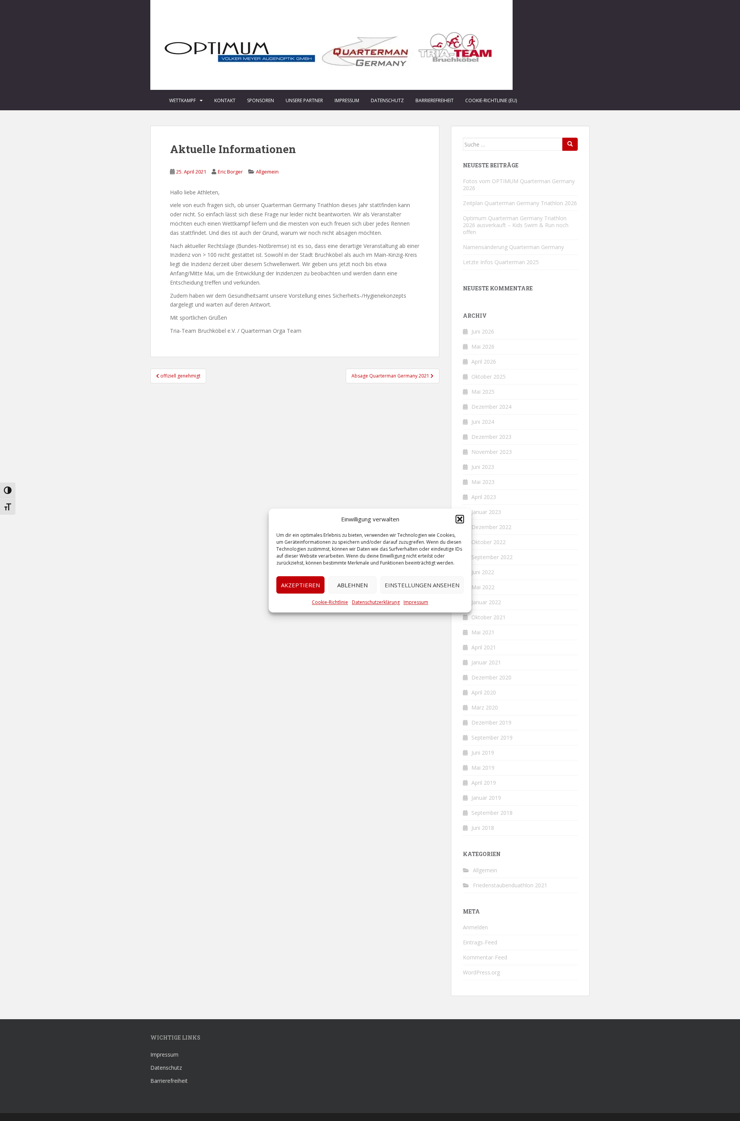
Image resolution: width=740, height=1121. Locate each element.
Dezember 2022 (491, 527)
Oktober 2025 (488, 376)
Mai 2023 (482, 481)
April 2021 (483, 647)
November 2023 (491, 451)
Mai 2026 (482, 346)
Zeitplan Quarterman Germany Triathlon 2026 (520, 203)
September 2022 (492, 557)
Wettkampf (182, 100)
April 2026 (483, 361)
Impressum (416, 602)
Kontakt (224, 100)
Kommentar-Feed (485, 957)
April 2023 (483, 497)
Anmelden (475, 927)
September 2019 (492, 737)
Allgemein (267, 171)
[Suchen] (570, 144)
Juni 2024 (482, 421)
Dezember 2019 (491, 722)
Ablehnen (352, 585)
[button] (460, 519)
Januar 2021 (486, 662)
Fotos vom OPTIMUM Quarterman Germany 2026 (519, 184)
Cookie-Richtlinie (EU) (491, 100)
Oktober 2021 (488, 617)
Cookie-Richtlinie (330, 602)
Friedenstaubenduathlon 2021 (510, 885)
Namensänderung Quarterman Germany (513, 247)
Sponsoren (260, 100)
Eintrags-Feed (480, 942)
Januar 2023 (486, 512)
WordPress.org (481, 972)
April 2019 (483, 782)
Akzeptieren (300, 585)
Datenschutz (387, 100)
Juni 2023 (482, 466)
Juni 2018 (482, 827)
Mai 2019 (482, 767)
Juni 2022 (482, 572)
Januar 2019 (486, 797)
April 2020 (483, 692)
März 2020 (484, 707)
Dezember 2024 (491, 406)
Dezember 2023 (491, 436)
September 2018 (492, 812)
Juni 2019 (482, 752)
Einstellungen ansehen (422, 585)
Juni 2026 (482, 331)
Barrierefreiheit (434, 100)
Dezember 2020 (491, 677)
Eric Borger (230, 171)
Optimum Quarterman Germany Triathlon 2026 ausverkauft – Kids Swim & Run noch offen (515, 225)
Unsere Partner (304, 100)
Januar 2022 (486, 602)
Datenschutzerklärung (376, 602)
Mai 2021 (482, 632)
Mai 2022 (482, 587)
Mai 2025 (482, 391)
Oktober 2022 (488, 542)
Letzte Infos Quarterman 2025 (501, 262)
